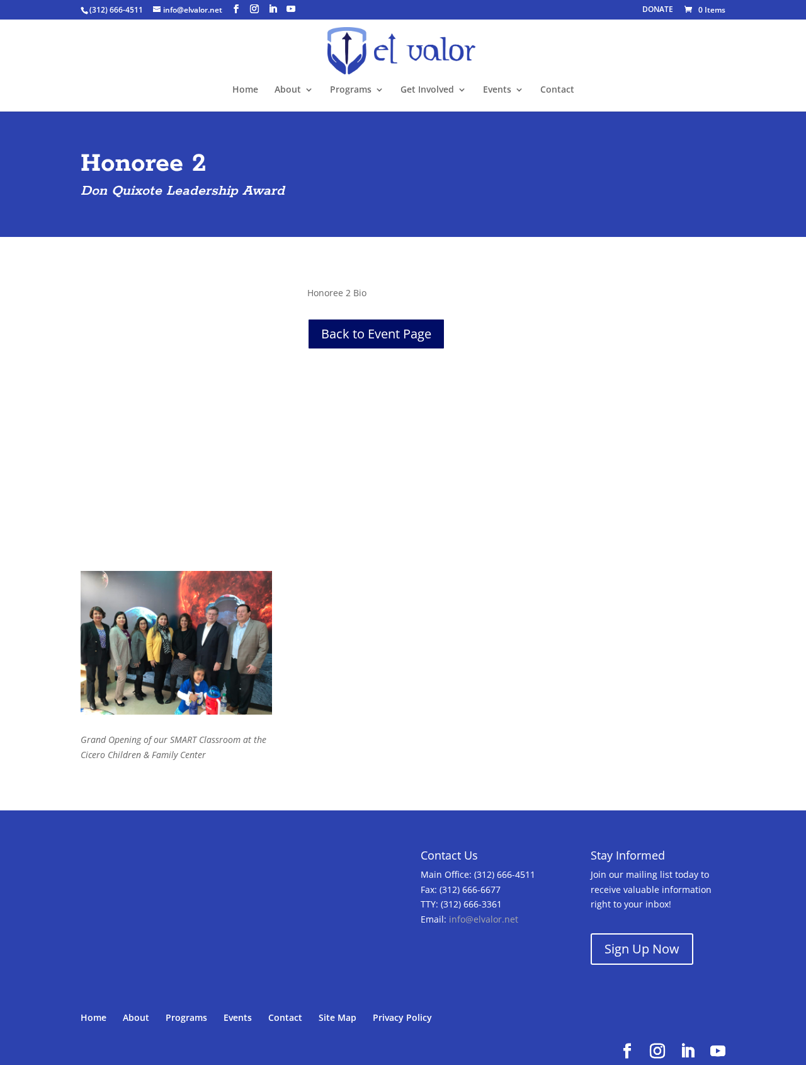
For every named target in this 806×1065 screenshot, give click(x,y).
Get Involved (427, 90)
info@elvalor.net (483, 919)
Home (245, 90)
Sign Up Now (641, 948)
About (288, 90)
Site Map (337, 1017)
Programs (351, 90)
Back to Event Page (376, 333)
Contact (557, 90)
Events (497, 90)
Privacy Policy (402, 1017)
